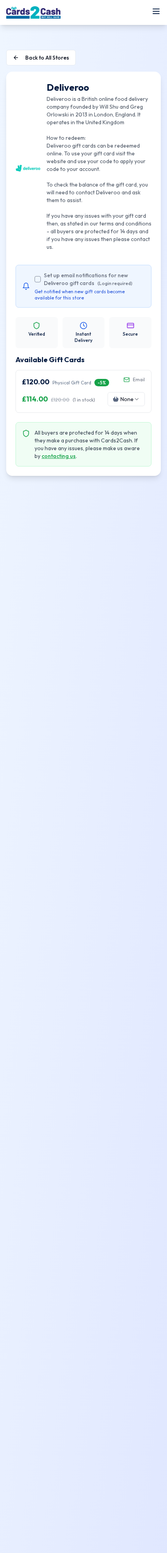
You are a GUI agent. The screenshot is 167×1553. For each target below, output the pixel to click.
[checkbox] (38, 279)
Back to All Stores (47, 57)
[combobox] (126, 399)
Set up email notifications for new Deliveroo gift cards (88, 279)
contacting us (59, 456)
